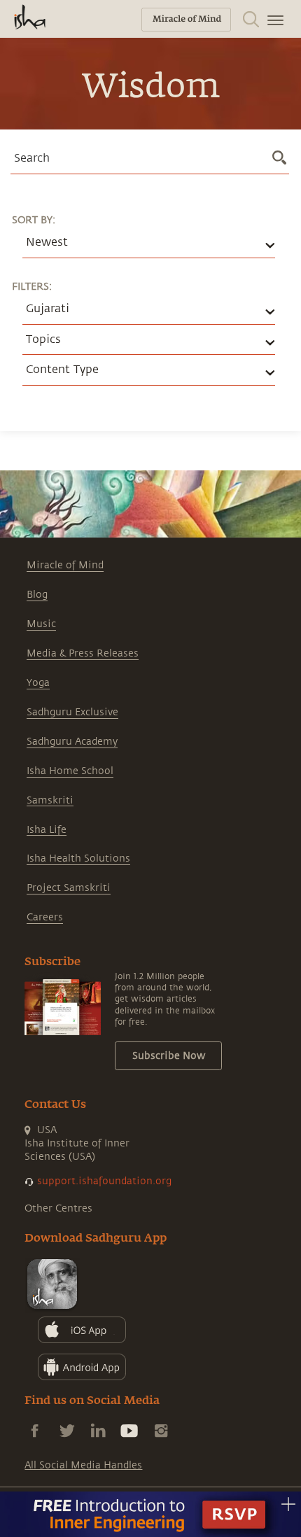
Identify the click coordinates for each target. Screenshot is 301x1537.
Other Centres (58, 1208)
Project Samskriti (69, 888)
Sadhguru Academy (72, 741)
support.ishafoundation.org (104, 1181)
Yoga (38, 683)
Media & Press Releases (83, 653)
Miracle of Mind (65, 565)
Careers (45, 917)
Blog (37, 594)
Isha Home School (70, 771)
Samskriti (50, 800)
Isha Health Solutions (78, 858)
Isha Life (46, 829)
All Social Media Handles (83, 1465)
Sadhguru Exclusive (72, 712)
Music (41, 624)
